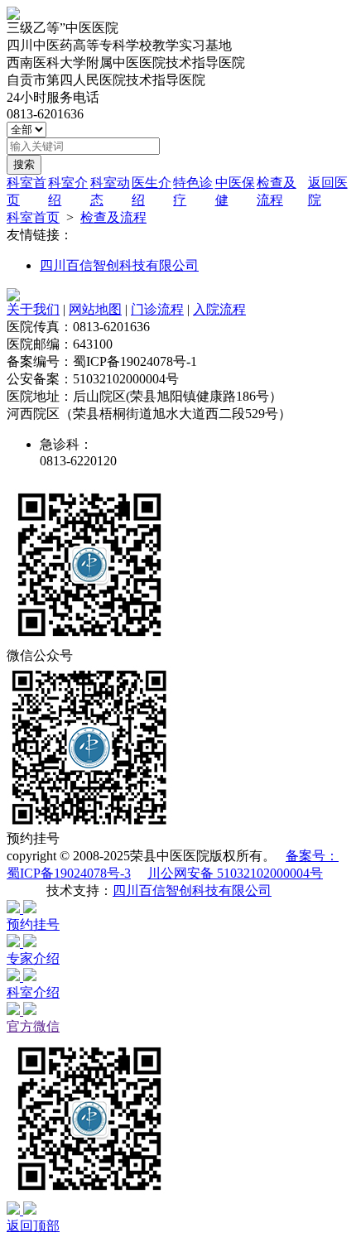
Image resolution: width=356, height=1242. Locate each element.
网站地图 (95, 309)
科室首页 (33, 217)
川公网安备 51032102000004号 (235, 873)
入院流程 (219, 309)
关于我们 (33, 309)
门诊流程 (157, 309)
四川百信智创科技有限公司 (119, 265)
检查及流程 (113, 217)
